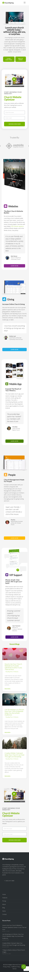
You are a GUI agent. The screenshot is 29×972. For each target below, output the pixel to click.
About (4, 904)
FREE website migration (17, 226)
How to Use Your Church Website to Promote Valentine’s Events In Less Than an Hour (13, 666)
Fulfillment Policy (15, 967)
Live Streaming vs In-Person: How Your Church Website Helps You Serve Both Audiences (14, 712)
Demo (4, 911)
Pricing (4, 901)
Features (4, 898)
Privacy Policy (6, 967)
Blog (3, 908)
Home (4, 894)
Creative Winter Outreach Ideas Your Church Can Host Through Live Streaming (14, 755)
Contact (4, 914)
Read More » (8, 688)
